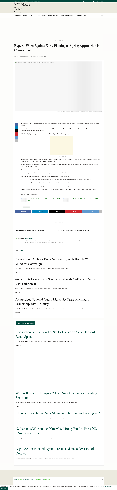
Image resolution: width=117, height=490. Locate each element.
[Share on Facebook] (16, 124)
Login (97, 1)
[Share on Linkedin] (16, 127)
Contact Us (26, 474)
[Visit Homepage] (22, 7)
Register (101, 1)
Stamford (35, 1)
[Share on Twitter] (16, 130)
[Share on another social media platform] (16, 140)
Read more (17, 272)
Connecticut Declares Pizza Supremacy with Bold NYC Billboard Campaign (52, 261)
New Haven (31, 1)
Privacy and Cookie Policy (105, 486)
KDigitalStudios (37, 479)
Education (31, 15)
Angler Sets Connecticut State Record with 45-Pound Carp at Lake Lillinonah (55, 281)
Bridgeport (26, 1)
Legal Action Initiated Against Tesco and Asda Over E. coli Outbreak (55, 450)
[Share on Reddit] (16, 137)
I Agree (3, 489)
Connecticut (26, 207)
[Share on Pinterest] (16, 134)
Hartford (22, 1)
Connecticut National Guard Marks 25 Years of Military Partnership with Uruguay (52, 301)
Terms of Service (43, 474)
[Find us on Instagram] (86, 1)
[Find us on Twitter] (83, 1)
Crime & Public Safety (80, 15)
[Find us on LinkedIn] (88, 1)
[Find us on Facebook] (81, 1)
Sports (38, 15)
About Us (21, 474)
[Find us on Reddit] (91, 1)
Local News (18, 15)
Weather (25, 15)
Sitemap (31, 474)
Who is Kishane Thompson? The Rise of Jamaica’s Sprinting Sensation (56, 395)
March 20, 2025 (17, 56)
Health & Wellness (53, 15)
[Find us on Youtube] (93, 479)
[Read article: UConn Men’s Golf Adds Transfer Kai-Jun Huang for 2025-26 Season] (66, 200)
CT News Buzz (19, 479)
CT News (30, 56)
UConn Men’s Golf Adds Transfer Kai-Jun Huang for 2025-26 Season (86, 199)
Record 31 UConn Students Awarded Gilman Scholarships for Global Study (44, 199)
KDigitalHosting (47, 479)
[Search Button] (97, 15)
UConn (39, 1)
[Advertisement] (78, 6)
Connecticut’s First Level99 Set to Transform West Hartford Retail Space (55, 334)
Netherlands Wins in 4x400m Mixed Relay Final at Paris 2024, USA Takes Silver (57, 430)
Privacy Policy (36, 474)
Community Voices (25, 56)
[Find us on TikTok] (93, 1)
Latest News (16, 474)
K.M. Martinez (29, 238)
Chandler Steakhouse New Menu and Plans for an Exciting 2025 (58, 413)
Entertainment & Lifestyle (66, 15)
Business (44, 15)
